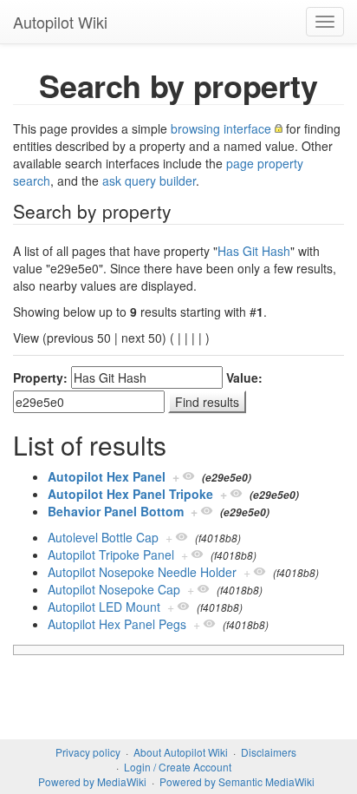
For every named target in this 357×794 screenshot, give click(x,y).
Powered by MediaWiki (92, 781)
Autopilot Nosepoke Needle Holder (142, 572)
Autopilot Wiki (60, 21)
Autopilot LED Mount (104, 606)
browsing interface (221, 128)
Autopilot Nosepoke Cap (114, 589)
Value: (244, 377)
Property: (40, 377)
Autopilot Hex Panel (107, 476)
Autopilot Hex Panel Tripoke (130, 493)
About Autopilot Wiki (180, 752)
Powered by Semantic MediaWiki (237, 781)
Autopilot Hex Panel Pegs (117, 624)
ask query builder (149, 180)
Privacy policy (87, 752)
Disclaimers (268, 752)
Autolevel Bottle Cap (103, 537)
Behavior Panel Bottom (116, 511)
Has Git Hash (253, 250)
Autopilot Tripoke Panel (111, 554)
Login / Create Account (177, 766)
